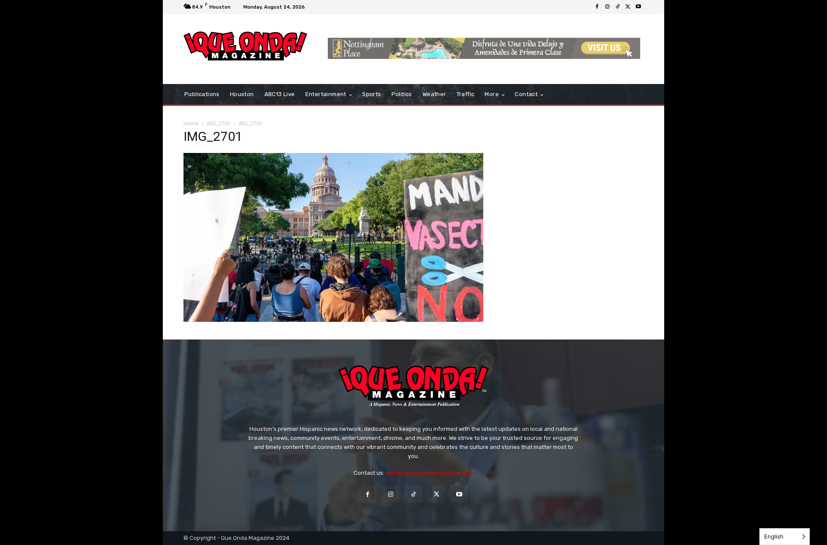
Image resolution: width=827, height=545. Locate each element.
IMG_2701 (218, 123)
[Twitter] (628, 7)
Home (191, 123)
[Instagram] (607, 7)
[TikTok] (617, 7)
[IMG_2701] (333, 319)
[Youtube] (638, 7)
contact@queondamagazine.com (430, 473)
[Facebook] (597, 7)
